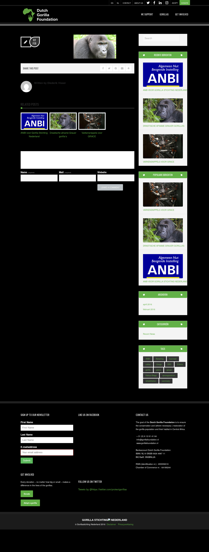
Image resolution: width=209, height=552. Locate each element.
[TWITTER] (148, 2)
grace (158, 369)
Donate (184, 3)
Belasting (160, 358)
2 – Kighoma (56, 41)
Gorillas (164, 14)
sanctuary (166, 381)
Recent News (149, 333)
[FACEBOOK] (154, 2)
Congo (159, 364)
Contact (127, 3)
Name (28, 172)
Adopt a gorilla (30, 503)
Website (101, 172)
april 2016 (147, 304)
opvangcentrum (168, 375)
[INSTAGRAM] (167, 2)
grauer (169, 369)
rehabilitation (151, 381)
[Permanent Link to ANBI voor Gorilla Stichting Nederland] (34, 129)
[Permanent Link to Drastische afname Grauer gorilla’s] (63, 129)
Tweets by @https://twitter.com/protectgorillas (102, 489)
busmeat (172, 358)
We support (147, 14)
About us (138, 3)
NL (118, 3)
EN (112, 3)
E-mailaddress (29, 447)
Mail (65, 172)
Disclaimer (111, 524)
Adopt (175, 3)
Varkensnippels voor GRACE (158, 161)
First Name (27, 422)
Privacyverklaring (125, 524)
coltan (148, 364)
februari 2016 (149, 309)
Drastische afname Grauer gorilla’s (163, 125)
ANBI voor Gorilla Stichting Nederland (165, 90)
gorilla (148, 369)
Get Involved (181, 14)
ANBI (148, 358)
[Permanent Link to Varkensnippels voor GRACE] (92, 129)
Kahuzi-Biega (151, 375)
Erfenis (180, 364)
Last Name (27, 434)
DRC (169, 364)
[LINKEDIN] (160, 2)
